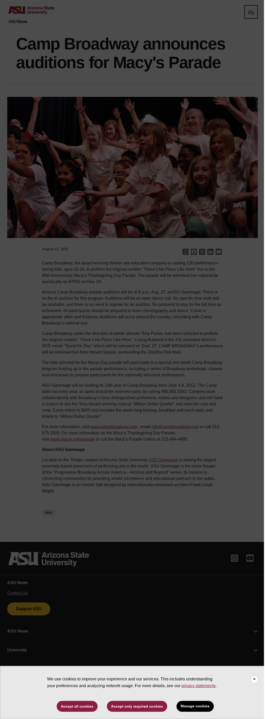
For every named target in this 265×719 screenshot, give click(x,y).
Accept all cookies (77, 706)
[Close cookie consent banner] (254, 679)
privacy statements (198, 686)
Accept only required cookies (137, 706)
